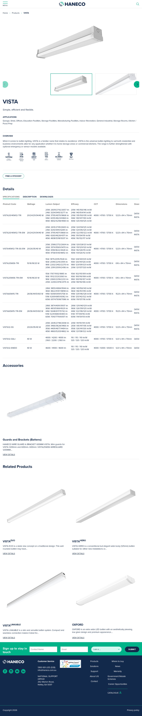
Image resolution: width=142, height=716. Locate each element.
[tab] (11, 197)
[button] (137, 84)
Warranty (118, 671)
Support (94, 671)
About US (94, 676)
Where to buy (118, 661)
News (117, 666)
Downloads (46, 196)
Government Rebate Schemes (117, 677)
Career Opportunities (117, 684)
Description (30, 196)
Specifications (11, 196)
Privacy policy (133, 710)
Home (5, 13)
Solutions (94, 666)
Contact (94, 681)
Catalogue (113, 692)
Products (16, 13)
